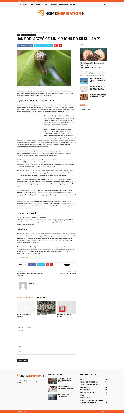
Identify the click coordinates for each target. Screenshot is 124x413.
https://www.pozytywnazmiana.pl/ (35, 258)
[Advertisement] (62, 26)
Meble (46, 4)
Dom (19, 4)
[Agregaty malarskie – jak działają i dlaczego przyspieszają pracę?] (84, 89)
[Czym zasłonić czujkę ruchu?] (66, 307)
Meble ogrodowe (85, 390)
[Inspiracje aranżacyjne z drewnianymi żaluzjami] (84, 97)
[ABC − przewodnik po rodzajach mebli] (52, 397)
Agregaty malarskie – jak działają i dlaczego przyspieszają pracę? (97, 88)
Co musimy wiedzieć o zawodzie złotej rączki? (66, 387)
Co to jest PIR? (42, 315)
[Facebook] (106, 1)
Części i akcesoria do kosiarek (89, 382)
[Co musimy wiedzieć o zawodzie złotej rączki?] (52, 389)
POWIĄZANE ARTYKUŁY (25, 297)
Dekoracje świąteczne (87, 392)
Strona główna (20, 1)
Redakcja (22, 41)
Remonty (54, 4)
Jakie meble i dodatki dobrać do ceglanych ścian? (65, 380)
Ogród (25, 4)
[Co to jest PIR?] (46, 307)
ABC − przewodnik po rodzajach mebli (64, 395)
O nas (26, 1)
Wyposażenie (63, 4)
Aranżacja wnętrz (36, 4)
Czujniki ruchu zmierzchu (88, 403)
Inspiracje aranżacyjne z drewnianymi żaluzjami (97, 95)
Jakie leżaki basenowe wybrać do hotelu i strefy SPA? (97, 80)
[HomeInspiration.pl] (62, 13)
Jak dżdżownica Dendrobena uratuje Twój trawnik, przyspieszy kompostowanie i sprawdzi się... (92, 65)
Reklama (31, 1)
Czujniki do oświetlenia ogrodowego (28, 34)
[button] (105, 5)
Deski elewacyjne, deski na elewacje (91, 400)
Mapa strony (104, 411)
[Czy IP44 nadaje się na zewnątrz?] (26, 307)
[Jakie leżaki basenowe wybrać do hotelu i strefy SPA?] (84, 81)
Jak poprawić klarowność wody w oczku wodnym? (30, 274)
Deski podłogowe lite (86, 398)
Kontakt (36, 1)
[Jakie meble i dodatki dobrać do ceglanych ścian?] (52, 381)
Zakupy (72, 4)
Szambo (82, 395)
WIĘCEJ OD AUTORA (41, 297)
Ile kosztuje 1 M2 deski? (68, 273)
